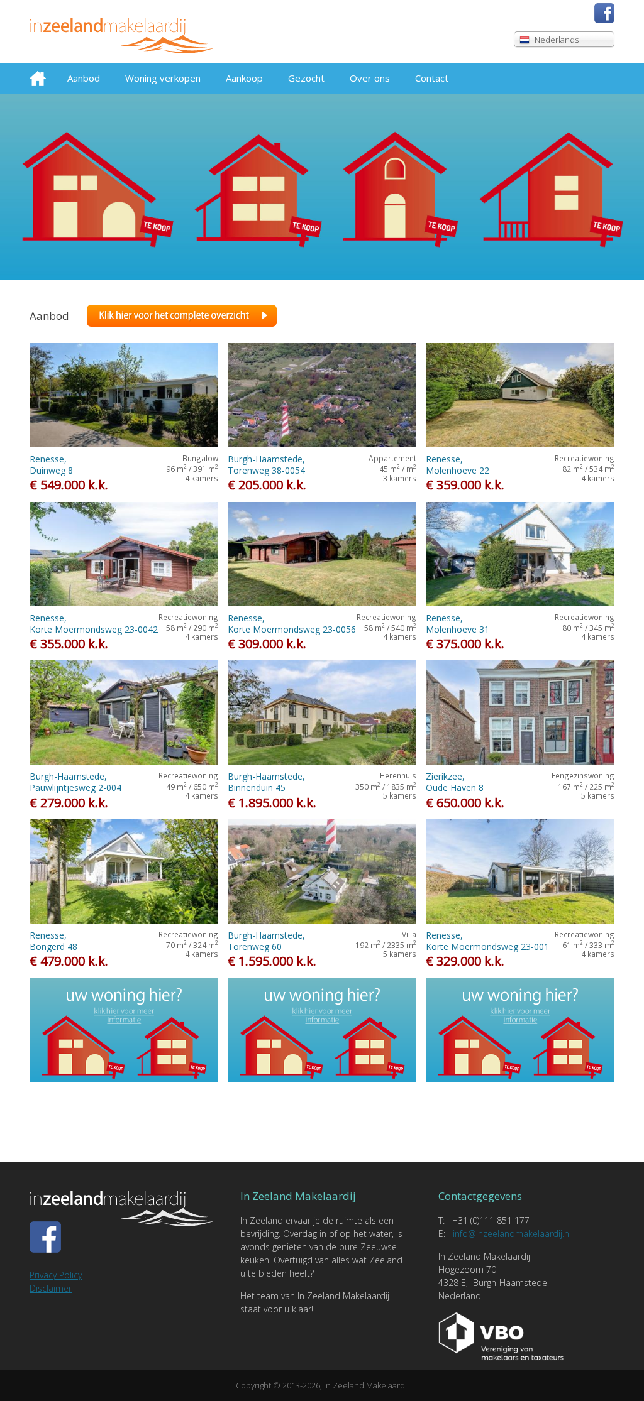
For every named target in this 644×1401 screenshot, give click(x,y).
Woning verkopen (163, 78)
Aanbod (83, 78)
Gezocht (306, 78)
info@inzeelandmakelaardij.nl (512, 1234)
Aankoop (244, 78)
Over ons (370, 78)
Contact (431, 78)
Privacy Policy (56, 1275)
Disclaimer (51, 1288)
